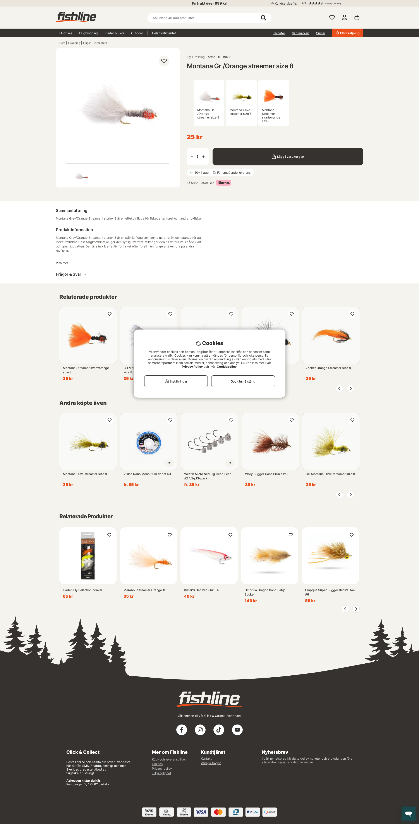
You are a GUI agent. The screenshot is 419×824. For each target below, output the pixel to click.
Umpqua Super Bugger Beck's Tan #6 (330, 592)
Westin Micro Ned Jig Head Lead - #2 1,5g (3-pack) (209, 476)
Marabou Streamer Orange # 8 (146, 590)
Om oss (157, 764)
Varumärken (300, 33)
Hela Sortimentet (164, 33)
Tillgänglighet (161, 773)
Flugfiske (65, 33)
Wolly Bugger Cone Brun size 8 (267, 474)
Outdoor (137, 33)
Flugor (87, 43)
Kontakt (206, 758)
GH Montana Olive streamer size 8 (330, 474)
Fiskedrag (74, 43)
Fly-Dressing (196, 57)
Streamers (100, 43)
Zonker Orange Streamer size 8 (328, 368)
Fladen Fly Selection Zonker (82, 590)
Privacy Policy (192, 366)
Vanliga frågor (211, 763)
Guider (320, 33)
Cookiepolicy (227, 366)
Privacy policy (162, 768)
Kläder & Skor (114, 33)
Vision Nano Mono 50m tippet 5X (147, 474)
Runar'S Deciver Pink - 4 (201, 590)
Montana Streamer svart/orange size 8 (86, 370)
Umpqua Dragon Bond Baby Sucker (265, 592)
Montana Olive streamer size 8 (85, 474)
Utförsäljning (350, 33)
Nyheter (279, 33)
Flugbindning (88, 33)
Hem (62, 43)
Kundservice (283, 3)
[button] (330, 3)
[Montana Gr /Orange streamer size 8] (81, 175)
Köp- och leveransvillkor (169, 759)
